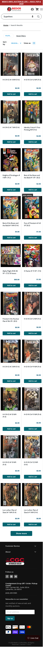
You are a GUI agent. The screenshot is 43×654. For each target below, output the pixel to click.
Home (5, 25)
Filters (8, 36)
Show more (21, 533)
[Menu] (41, 9)
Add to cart (11, 94)
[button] (33, 16)
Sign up (10, 618)
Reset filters (21, 36)
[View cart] (37, 9)
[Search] (38, 16)
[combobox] (18, 16)
